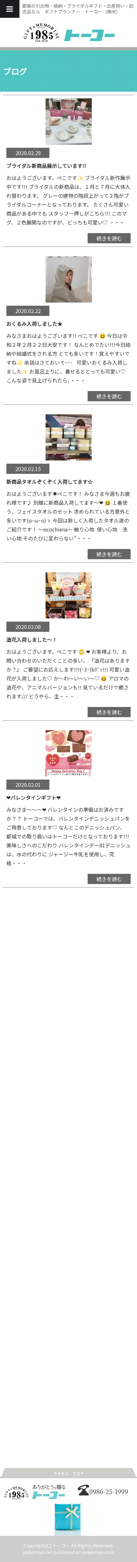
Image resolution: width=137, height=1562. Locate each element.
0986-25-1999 (108, 1491)
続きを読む (109, 238)
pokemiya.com (98, 1552)
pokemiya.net (38, 1552)
